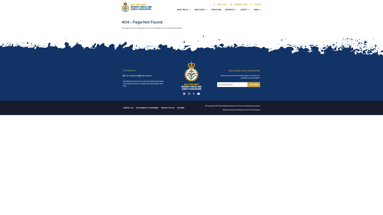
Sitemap (180, 108)
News (256, 10)
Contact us (128, 108)
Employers (199, 10)
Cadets (243, 10)
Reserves (229, 10)
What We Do (182, 10)
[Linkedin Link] (184, 94)
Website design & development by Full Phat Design (241, 110)
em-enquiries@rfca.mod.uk (139, 75)
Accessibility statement (147, 108)
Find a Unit (222, 4)
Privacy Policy (168, 108)
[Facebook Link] (193, 94)
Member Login (240, 4)
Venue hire (216, 10)
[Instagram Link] (189, 94)
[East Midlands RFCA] (137, 7)
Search (257, 4)
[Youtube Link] (198, 94)
